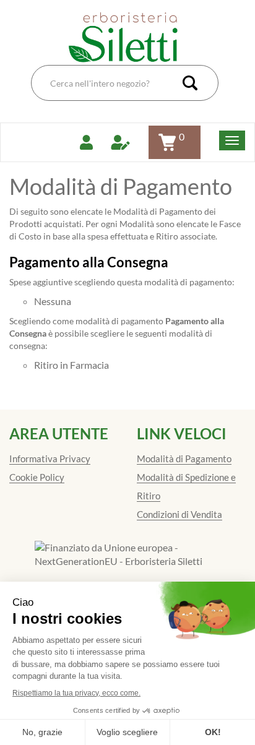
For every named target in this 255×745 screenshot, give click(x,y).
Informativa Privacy (49, 458)
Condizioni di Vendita (179, 514)
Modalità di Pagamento (184, 458)
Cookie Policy (36, 477)
